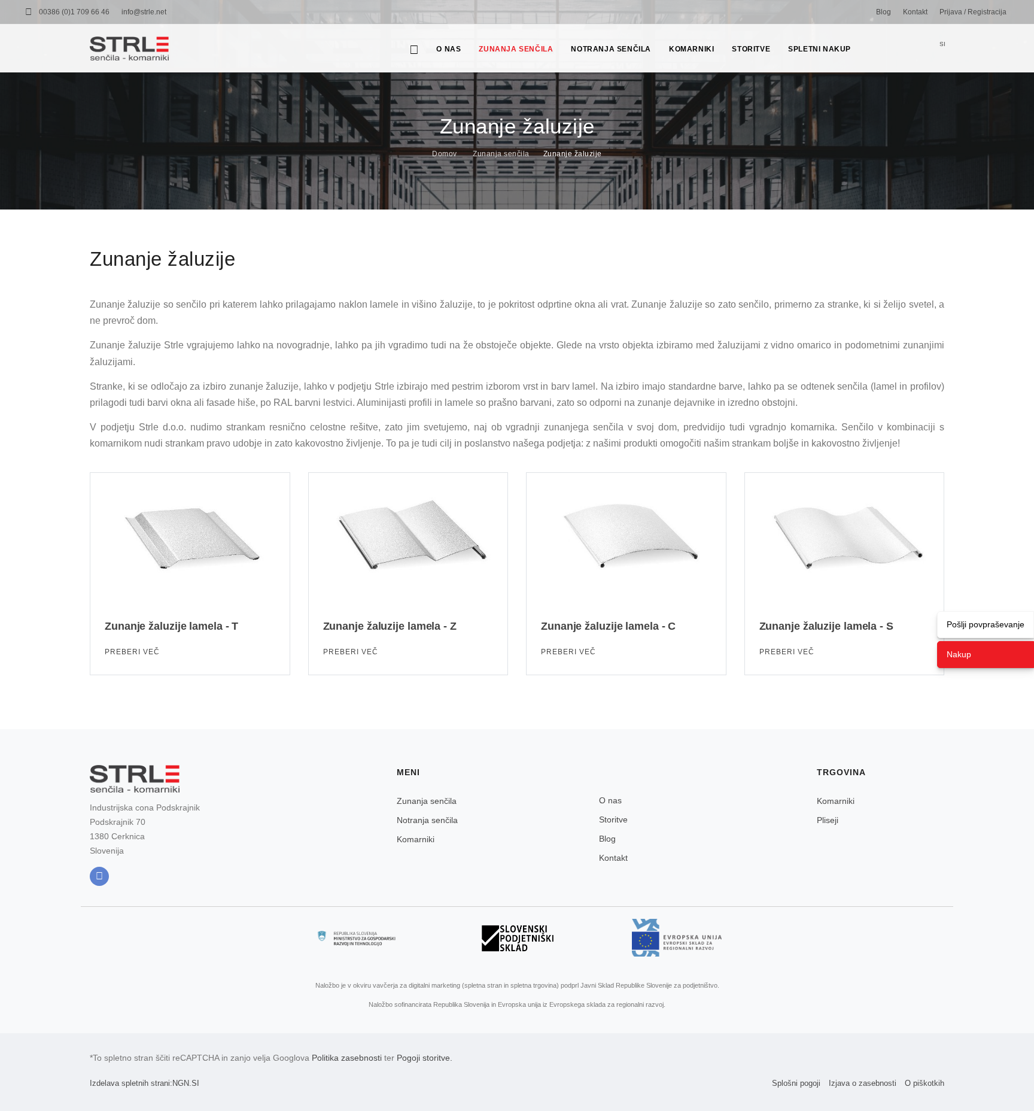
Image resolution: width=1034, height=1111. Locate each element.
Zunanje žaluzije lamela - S (826, 626)
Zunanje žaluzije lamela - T (171, 626)
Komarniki (691, 49)
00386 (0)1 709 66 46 (74, 12)
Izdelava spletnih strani (130, 1083)
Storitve (751, 49)
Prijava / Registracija (972, 12)
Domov (444, 154)
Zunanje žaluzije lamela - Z (390, 626)
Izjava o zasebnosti (862, 1083)
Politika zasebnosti (347, 1058)
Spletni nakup (819, 49)
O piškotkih (924, 1083)
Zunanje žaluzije (572, 154)
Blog (883, 12)
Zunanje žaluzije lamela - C (608, 626)
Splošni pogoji (796, 1083)
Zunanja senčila (516, 49)
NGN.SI (185, 1083)
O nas (448, 49)
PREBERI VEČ (133, 652)
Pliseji (827, 820)
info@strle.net (143, 12)
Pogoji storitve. (424, 1058)
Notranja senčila (611, 49)
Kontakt (915, 12)
